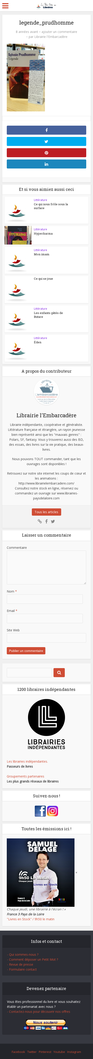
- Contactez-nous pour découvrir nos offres (38, 1011)
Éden (37, 342)
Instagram (74, 1052)
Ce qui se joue (43, 279)
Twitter (32, 1052)
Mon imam (41, 254)
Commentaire (17, 547)
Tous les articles (46, 512)
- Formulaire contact (22, 969)
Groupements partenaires (25, 776)
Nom (12, 591)
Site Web (13, 630)
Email (12, 611)
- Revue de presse (20, 964)
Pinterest (45, 1052)
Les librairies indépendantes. (27, 761)
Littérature (40, 200)
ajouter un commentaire (59, 32)
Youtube (59, 1052)
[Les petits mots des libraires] (47, 5)
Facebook (18, 1052)
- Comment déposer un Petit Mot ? (32, 959)
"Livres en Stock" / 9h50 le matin (30, 919)
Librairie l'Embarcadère (50, 37)
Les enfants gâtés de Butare (48, 315)
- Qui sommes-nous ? (22, 954)
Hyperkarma (43, 233)
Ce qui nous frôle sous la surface (51, 206)
